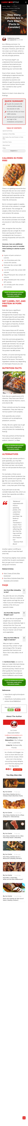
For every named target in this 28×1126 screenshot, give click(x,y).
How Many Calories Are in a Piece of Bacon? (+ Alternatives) (13, 815)
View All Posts (17, 769)
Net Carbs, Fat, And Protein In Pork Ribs (13, 137)
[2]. (3, 481)
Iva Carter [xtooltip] (16, 38)
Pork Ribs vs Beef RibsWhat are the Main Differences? (13, 878)
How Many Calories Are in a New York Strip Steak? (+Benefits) (13, 836)
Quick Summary (7, 130)
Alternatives (6, 145)
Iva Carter (13, 730)
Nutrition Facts (7, 142)
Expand (13, 151)
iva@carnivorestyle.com (13, 735)
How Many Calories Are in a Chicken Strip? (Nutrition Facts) (13, 795)
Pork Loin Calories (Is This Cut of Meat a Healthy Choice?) (13, 899)
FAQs (4, 148)
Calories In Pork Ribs (9, 134)
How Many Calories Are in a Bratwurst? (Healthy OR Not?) (12, 857)
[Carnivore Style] (10, 2)
